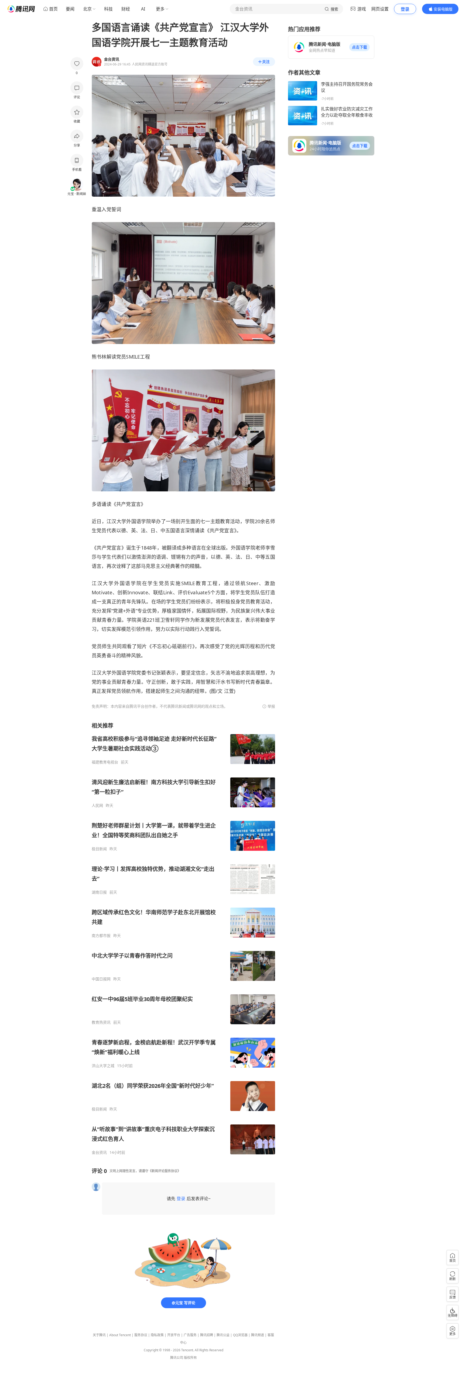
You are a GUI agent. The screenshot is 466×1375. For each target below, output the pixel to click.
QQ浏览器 (240, 1335)
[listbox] (183, 938)
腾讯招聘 (206, 1335)
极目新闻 (99, 849)
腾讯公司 (176, 1357)
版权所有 (190, 1357)
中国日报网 (101, 979)
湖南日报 (99, 892)
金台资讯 (99, 1152)
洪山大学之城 (103, 1066)
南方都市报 (101, 936)
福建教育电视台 (105, 762)
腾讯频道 (257, 1335)
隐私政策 (157, 1335)
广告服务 (190, 1335)
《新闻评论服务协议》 (164, 1171)
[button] (359, 47)
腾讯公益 (223, 1335)
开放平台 (173, 1335)
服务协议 (140, 1335)
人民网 (97, 805)
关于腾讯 (99, 1335)
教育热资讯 (101, 1022)
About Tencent (120, 1335)
